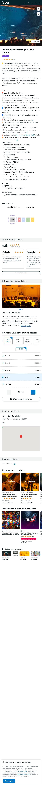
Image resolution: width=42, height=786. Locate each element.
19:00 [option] (21, 349)
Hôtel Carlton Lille (11, 416)
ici (32, 120)
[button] (21, 355)
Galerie (36, 41)
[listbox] (21, 341)
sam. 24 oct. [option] (18, 340)
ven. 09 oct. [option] (8, 340)
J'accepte (9, 781)
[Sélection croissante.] (33, 392)
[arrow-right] (40, 341)
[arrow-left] (2, 341)
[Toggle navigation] (39, 3)
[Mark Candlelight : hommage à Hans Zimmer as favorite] (38, 14)
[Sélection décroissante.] (9, 392)
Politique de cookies (21, 771)
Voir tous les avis (21, 273)
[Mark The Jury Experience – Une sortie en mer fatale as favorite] (37, 513)
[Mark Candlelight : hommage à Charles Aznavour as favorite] (37, 475)
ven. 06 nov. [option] (27, 340)
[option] (21, 355)
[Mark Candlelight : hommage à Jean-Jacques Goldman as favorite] (17, 475)
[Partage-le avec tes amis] (38, 9)
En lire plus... (26, 326)
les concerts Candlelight (25, 135)
